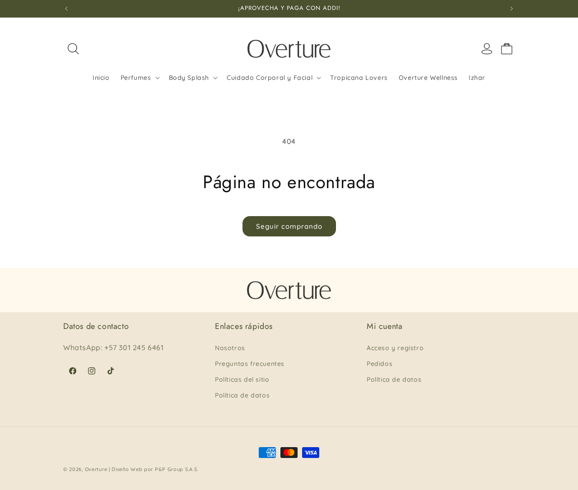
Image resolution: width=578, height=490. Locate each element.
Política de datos (242, 395)
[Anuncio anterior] (66, 8)
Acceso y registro (395, 348)
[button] (73, 49)
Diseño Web (127, 469)
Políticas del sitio (242, 379)
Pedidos (379, 364)
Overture (96, 469)
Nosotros (230, 348)
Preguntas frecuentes (249, 364)
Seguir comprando (289, 226)
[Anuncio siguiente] (512, 8)
